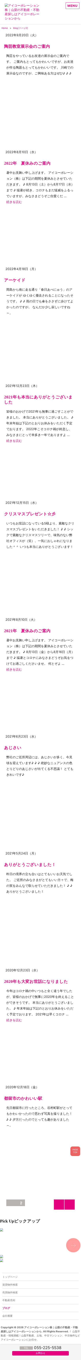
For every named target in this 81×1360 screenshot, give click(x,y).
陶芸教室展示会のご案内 (27, 46)
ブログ (6, 1308)
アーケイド (15, 280)
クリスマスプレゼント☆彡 (30, 514)
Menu (72, 6)
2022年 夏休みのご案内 (27, 163)
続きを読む (14, 202)
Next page (69, 1209)
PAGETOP (75, 1151)
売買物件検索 (10, 1292)
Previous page (59, 1209)
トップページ (10, 1276)
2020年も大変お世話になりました (36, 981)
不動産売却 (8, 1300)
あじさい (12, 747)
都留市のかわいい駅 (23, 1098)
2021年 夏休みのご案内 (27, 630)
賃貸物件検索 (10, 1284)
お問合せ (40, 1353)
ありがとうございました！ (30, 864)
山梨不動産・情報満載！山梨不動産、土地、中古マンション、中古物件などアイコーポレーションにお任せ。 (40, 1335)
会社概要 (7, 1315)
